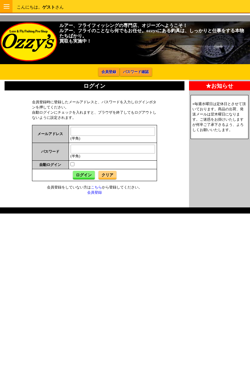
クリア (107, 175)
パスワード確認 (136, 72)
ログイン (84, 175)
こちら (96, 187)
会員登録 (109, 72)
